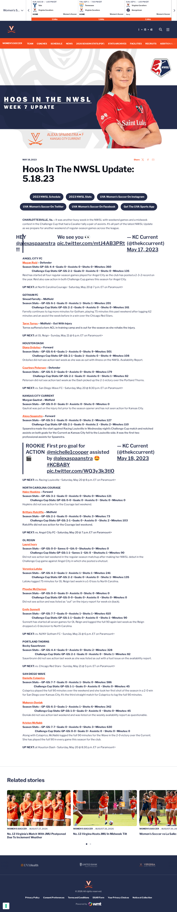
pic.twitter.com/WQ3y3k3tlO (80, 471)
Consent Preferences (53, 897)
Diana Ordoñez (31, 347)
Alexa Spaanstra (32, 416)
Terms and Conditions (78, 897)
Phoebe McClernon (34, 589)
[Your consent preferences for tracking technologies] (6, 906)
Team (30, 43)
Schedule (56, 43)
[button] (28, 10)
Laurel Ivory (29, 544)
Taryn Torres (30, 323)
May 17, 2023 (142, 249)
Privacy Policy (32, 897)
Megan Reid (29, 262)
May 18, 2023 (133, 458)
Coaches (42, 43)
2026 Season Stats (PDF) (90, 43)
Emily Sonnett (31, 609)
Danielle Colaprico (33, 678)
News (69, 43)
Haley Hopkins (31, 491)
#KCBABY (58, 465)
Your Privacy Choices (118, 897)
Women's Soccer (17, 828)
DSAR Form (98, 897)
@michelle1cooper (68, 452)
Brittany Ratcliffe (33, 512)
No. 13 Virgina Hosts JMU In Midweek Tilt (100, 834)
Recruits (150, 43)
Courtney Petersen (34, 367)
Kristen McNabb (32, 722)
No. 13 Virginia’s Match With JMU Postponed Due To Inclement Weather (36, 835)
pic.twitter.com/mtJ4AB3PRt (91, 243)
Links (54, 19)
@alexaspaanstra (35, 243)
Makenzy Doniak (32, 702)
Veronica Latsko (32, 568)
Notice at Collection (142, 897)
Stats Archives (117, 43)
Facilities (136, 43)
